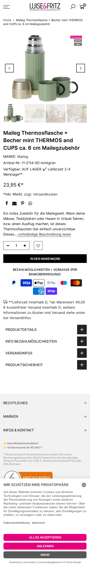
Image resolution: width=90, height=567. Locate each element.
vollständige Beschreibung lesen (44, 234)
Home (7, 20)
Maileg (22, 156)
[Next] (80, 68)
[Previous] (9, 68)
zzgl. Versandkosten (40, 194)
